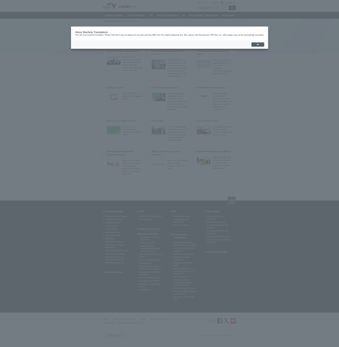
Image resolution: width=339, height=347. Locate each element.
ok (258, 44)
